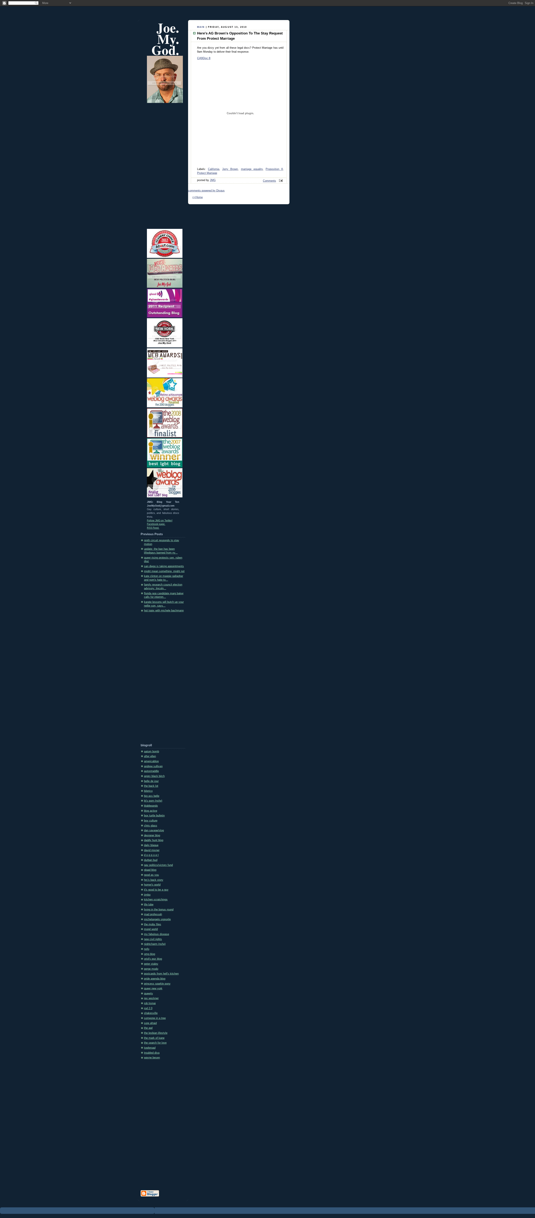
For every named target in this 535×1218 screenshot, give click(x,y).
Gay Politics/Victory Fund (158, 865)
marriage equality (252, 169)
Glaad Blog (150, 869)
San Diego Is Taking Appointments (164, 566)
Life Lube (148, 904)
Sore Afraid (150, 1023)
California (213, 169)
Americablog (151, 761)
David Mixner (151, 850)
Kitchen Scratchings (156, 899)
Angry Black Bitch (154, 776)
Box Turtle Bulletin (154, 815)
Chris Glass (150, 825)
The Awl (148, 1028)
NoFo (146, 949)
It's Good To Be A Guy (156, 889)
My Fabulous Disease (156, 934)
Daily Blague (151, 845)
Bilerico (148, 791)
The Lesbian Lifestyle (155, 1033)
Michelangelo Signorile (157, 919)
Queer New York (153, 988)
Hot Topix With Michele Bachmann (164, 610)
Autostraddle (151, 771)
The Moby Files (152, 924)
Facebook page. (156, 524)
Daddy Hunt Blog (153, 840)
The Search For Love (155, 1042)
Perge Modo (151, 968)
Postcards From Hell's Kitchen (161, 973)
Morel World (151, 929)
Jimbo (147, 894)
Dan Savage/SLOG (154, 830)
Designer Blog (152, 835)
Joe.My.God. (165, 39)
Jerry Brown (230, 169)
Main (201, 27)
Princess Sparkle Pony (157, 983)
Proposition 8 (274, 169)
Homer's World (152, 884)
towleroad (149, 1047)
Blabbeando (151, 805)
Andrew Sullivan (153, 766)
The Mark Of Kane (154, 1038)
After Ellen (150, 756)
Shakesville (151, 1013)
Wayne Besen (152, 1057)
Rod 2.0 (148, 1008)
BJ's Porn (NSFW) (153, 800)
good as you (151, 874)
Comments (269, 180)
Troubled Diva (151, 1052)
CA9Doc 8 (203, 58)
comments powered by (206, 190)
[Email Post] (280, 180)
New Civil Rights (153, 939)
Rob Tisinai (150, 1003)
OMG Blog (149, 954)
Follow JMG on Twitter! (159, 520)
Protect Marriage (207, 173)
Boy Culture (150, 820)
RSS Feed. (153, 527)
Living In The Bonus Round (158, 909)
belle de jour (151, 781)
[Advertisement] (157, 679)
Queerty (148, 993)
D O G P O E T (151, 855)
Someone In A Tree (155, 1018)
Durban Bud (150, 860)
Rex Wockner (151, 998)
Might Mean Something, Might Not (164, 571)
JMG (213, 180)
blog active (150, 810)
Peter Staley (151, 963)
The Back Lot (151, 786)
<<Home (197, 197)
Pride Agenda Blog (154, 978)
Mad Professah (153, 914)
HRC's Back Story (153, 879)
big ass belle (151, 796)
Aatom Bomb (151, 751)
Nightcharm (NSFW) (155, 944)
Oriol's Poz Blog (153, 958)
